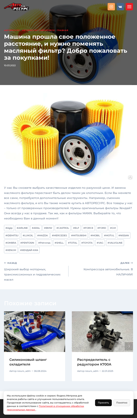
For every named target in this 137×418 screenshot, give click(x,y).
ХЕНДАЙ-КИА (29, 250)
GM (113, 228)
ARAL (36, 228)
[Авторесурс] (16, 6)
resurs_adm (24, 371)
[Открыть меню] (129, 6)
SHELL (59, 242)
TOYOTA (87, 242)
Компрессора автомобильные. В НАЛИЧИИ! (108, 269)
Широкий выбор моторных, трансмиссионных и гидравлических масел (32, 271)
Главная (62, 30)
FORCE (88, 228)
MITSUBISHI (78, 235)
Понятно (121, 402)
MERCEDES (59, 235)
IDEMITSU (12, 235)
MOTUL (109, 235)
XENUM (11, 250)
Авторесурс (12, 30)
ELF (76, 228)
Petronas (44, 242)
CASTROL (62, 228)
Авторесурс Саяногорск (38, 30)
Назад (8, 346)
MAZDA (42, 235)
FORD (101, 228)
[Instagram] (111, 6)
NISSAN (123, 235)
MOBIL (95, 235)
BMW (48, 228)
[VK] (120, 6)
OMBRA (11, 242)
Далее (129, 346)
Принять (103, 402)
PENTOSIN (27, 242)
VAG (100, 242)
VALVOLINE (115, 242)
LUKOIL (28, 235)
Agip (9, 228)
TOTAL (72, 242)
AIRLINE (22, 228)
